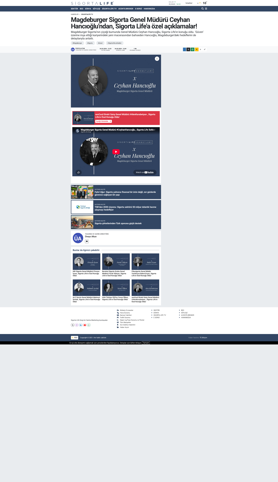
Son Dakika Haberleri (127, 325)
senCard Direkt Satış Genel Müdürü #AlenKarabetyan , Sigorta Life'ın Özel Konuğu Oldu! (145, 299)
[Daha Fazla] (197, 49)
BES (81, 9)
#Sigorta (90, 43)
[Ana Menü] (205, 8)
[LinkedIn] (81, 325)
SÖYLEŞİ (96, 9)
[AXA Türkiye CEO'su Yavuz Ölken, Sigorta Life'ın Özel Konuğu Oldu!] (116, 287)
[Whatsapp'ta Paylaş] (192, 49)
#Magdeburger (77, 43)
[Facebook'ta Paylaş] (184, 49)
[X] (72, 325)
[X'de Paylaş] (188, 49)
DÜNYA (88, 9)
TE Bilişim (203, 338)
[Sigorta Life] (92, 3)
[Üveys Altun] (78, 238)
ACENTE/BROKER (125, 9)
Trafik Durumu (125, 318)
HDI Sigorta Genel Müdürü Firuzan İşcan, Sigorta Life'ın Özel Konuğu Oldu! (86, 273)
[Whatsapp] (89, 325)
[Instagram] (77, 325)
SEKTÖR (74, 9)
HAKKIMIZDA (149, 9)
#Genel (100, 43)
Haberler (75, 14)
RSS (75, 338)
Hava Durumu (125, 313)
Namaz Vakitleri (126, 315)
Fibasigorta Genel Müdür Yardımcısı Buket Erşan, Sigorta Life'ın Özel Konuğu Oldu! (144, 273)
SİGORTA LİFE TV (109, 9)
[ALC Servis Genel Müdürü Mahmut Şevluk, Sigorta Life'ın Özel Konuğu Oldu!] (86, 287)
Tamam (146, 343)
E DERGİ (138, 9)
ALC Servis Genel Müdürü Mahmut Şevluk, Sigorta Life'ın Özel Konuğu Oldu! (86, 299)
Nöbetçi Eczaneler (126, 310)
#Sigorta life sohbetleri (114, 43)
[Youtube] (85, 325)
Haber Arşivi (124, 327)
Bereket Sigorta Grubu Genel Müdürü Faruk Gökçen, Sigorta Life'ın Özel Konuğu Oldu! (114, 273)
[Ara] (202, 8)
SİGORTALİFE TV (87, 14)
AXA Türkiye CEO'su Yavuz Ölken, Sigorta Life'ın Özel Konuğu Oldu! (115, 298)
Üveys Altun (91, 236)
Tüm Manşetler (125, 322)
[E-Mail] (87, 241)
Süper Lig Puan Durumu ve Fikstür (132, 320)
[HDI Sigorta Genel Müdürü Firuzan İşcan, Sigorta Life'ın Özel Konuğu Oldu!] (86, 261)
